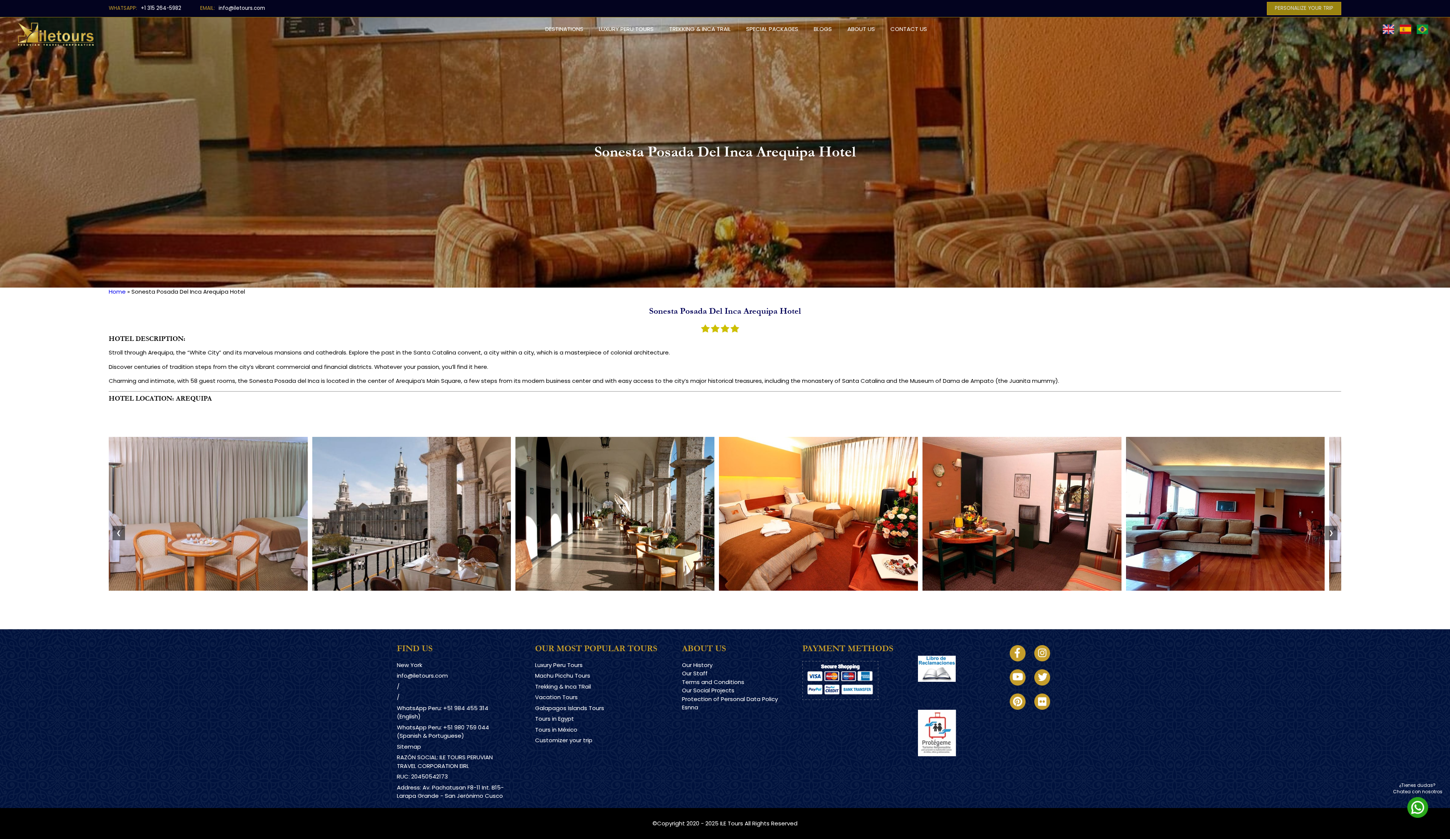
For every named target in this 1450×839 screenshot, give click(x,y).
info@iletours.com (242, 8)
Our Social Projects (708, 690)
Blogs (823, 29)
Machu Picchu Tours (562, 676)
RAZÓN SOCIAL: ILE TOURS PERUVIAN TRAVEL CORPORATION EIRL (445, 761)
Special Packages (772, 29)
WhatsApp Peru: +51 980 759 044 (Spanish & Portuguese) (443, 731)
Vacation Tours (556, 697)
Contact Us (908, 29)
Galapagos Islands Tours (569, 708)
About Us (861, 29)
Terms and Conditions (713, 682)
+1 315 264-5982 (161, 8)
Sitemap (409, 747)
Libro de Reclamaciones (951, 688)
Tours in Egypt (554, 719)
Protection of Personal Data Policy (730, 699)
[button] (208, 589)
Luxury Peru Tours (626, 29)
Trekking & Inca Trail (700, 29)
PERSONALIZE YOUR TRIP (1304, 8)
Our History (697, 665)
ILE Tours (731, 823)
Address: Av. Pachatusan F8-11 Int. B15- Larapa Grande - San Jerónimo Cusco (450, 791)
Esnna (690, 707)
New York (409, 665)
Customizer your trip (563, 740)
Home (117, 292)
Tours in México (556, 730)
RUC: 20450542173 (422, 776)
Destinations (564, 29)
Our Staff (695, 673)
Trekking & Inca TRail (563, 686)
